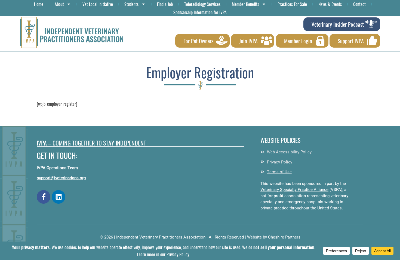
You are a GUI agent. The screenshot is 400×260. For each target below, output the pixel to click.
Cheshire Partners (284, 237)
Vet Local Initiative (97, 4)
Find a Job (165, 4)
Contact (359, 4)
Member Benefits (245, 4)
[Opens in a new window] (43, 197)
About (59, 4)
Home (38, 4)
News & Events (330, 4)
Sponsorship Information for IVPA (200, 12)
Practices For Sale (292, 4)
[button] (72, 32)
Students (131, 4)
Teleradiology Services (202, 4)
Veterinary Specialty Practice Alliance (294, 189)
